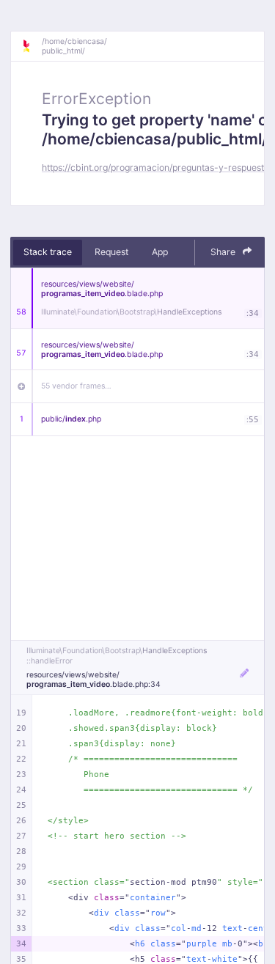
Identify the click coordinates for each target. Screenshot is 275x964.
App (160, 251)
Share (224, 251)
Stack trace (47, 251)
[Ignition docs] (31, 46)
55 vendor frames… (76, 386)
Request (111, 251)
